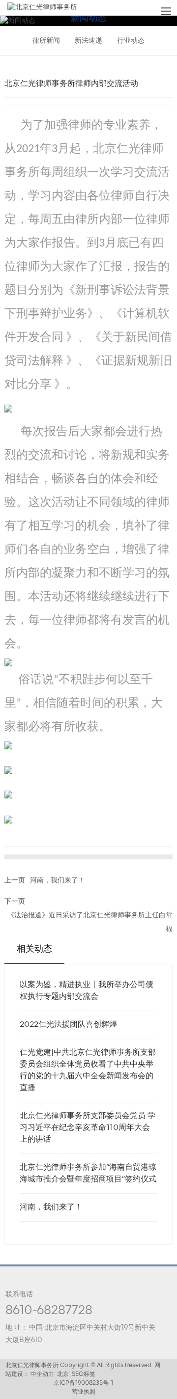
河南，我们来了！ (57, 880)
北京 (63, 1374)
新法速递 (88, 41)
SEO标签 (83, 1374)
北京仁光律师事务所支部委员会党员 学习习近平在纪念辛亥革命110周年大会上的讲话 (87, 1128)
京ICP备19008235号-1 (83, 1383)
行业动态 (131, 41)
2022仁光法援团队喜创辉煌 (68, 1025)
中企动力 (42, 1374)
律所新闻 (46, 41)
